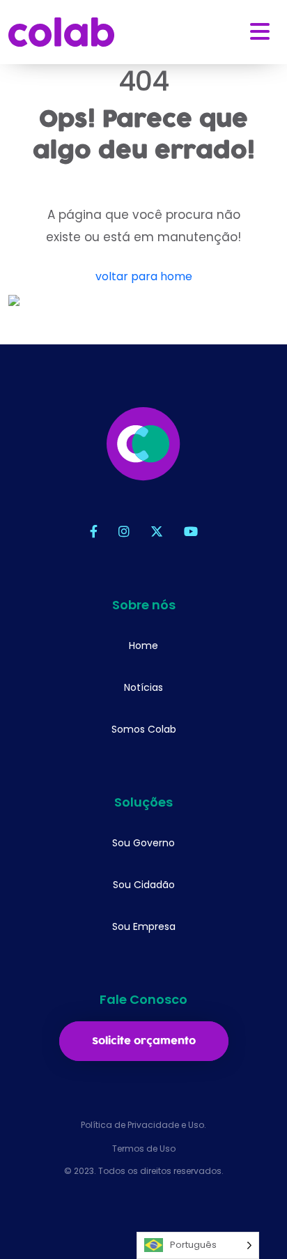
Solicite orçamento (144, 1041)
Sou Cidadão (144, 885)
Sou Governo (143, 843)
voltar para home (143, 276)
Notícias (143, 687)
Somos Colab (143, 729)
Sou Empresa (144, 926)
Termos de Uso (144, 1148)
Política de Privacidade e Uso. (143, 1125)
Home (143, 646)
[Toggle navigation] (260, 31)
